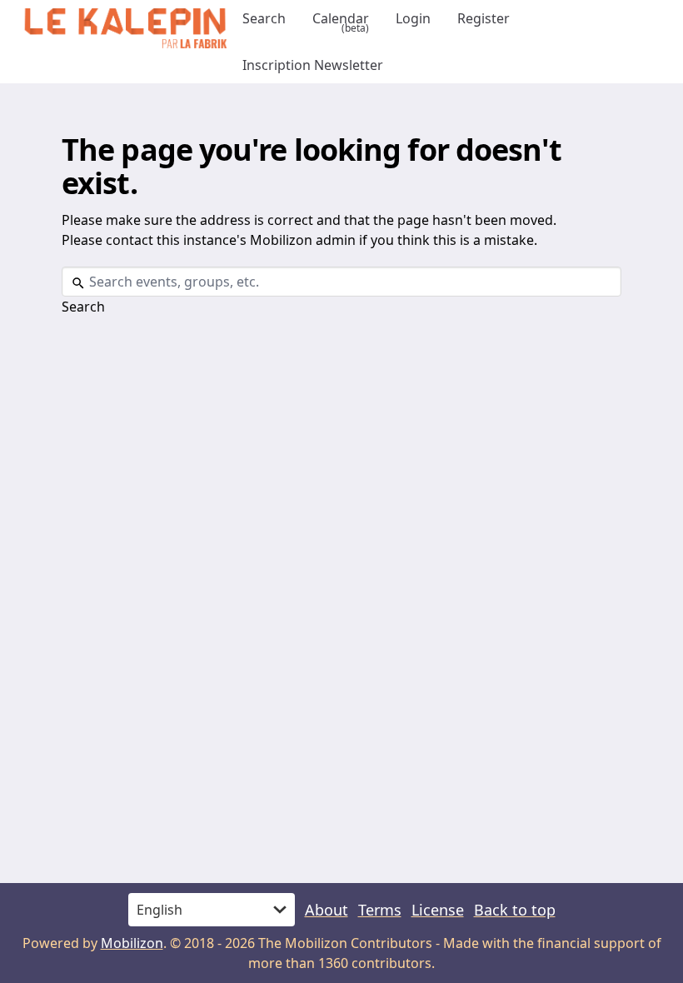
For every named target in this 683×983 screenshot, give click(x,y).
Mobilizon (132, 943)
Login (413, 18)
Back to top (515, 910)
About (326, 910)
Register (483, 18)
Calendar (340, 18)
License (437, 910)
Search (264, 18)
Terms (379, 910)
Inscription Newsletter (312, 65)
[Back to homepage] (125, 28)
